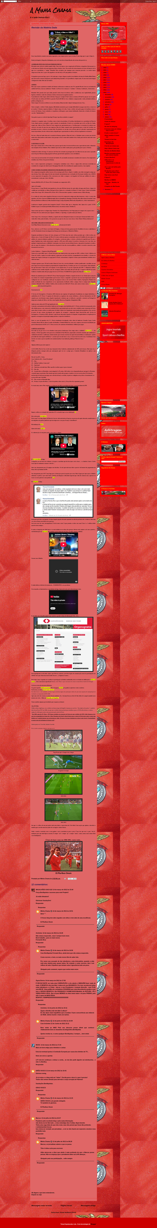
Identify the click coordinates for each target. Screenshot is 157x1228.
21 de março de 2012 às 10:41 (56, 1070)
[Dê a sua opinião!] (70, 879)
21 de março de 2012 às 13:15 (63, 1098)
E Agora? (107, 177)
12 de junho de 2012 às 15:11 (57, 1008)
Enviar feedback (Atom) (68, 1212)
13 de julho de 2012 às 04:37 (51, 1118)
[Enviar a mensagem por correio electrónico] (65, 878)
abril (106, 114)
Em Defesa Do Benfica (107, 260)
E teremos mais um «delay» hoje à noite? (113, 129)
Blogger (93, 1224)
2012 (105, 92)
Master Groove (105, 278)
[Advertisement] (113, 222)
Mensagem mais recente (41, 1205)
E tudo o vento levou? (111, 133)
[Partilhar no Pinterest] (76, 879)
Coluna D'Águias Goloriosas (109, 272)
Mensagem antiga (88, 1205)
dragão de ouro (55, 225)
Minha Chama (45, 911)
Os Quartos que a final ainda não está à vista (112, 171)
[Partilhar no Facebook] (74, 879)
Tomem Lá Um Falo (110, 139)
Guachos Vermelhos (107, 269)
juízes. (41, 424)
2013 (105, 90)
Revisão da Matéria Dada (112, 151)
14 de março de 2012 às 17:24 (51, 1045)
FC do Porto (60, 251)
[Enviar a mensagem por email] (69, 879)
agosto (107, 104)
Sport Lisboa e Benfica (107, 257)
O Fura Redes (105, 284)
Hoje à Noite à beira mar (112, 148)
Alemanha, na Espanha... (52, 698)
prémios (61, 687)
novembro (108, 97)
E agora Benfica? (110, 157)
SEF (41, 290)
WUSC (38, 1045)
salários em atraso (45, 687)
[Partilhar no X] (72, 879)
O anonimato (109, 119)
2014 (105, 87)
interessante (88, 330)
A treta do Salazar (110, 121)
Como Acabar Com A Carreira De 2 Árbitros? (116, 303)
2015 (105, 85)
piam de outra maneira (48, 689)
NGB (102, 281)
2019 (105, 75)
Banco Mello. (87, 271)
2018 (105, 77)
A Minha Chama (50, 10)
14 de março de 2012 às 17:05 (55, 980)
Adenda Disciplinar (115, 311)
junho (107, 109)
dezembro (108, 94)
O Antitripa (104, 263)
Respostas (42, 907)
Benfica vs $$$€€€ (110, 180)
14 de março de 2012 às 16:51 (63, 911)
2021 (105, 70)
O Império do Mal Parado (112, 186)
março (107, 117)
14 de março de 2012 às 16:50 (63, 950)
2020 (105, 72)
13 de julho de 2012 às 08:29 (62, 1141)
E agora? (107, 124)
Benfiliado (104, 266)
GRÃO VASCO (41, 1070)
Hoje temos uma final (111, 175)
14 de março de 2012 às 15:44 (63, 889)
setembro (108, 102)
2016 (105, 82)
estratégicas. (43, 416)
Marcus (38, 1118)
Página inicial (66, 1205)
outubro (107, 99)
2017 (105, 80)
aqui (54, 477)
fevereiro (108, 189)
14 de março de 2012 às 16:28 (53, 933)
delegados (35, 481)
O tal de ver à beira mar (112, 146)
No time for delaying (111, 126)
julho (106, 107)
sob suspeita (61, 304)
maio (106, 112)
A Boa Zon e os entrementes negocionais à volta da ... (112, 162)
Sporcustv (45, 531)
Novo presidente (37, 459)
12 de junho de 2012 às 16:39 (63, 1021)
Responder (40, 903)
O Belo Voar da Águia (107, 275)
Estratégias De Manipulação (109, 142)
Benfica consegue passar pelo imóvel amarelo (112, 154)
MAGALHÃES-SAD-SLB (44, 889)
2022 (105, 67)
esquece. (43, 428)
